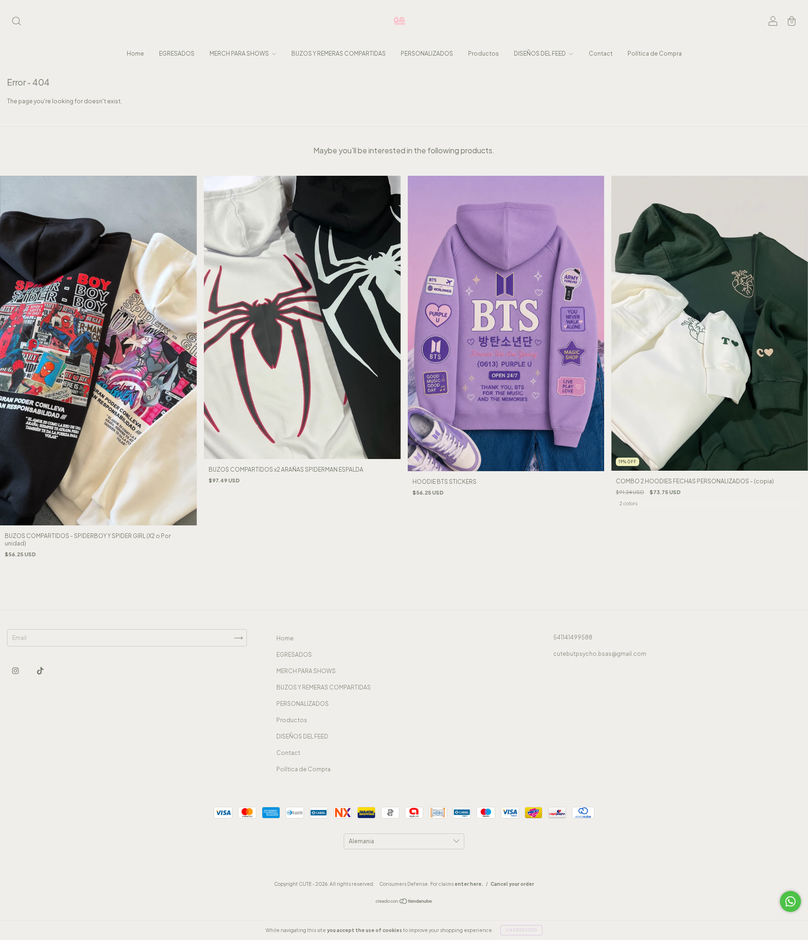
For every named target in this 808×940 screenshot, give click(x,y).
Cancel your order (512, 884)
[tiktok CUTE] (40, 670)
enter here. (468, 884)
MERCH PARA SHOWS (239, 53)
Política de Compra (655, 53)
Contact (601, 53)
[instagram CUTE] (16, 670)
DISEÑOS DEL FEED (540, 53)
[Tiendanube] (404, 902)
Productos (483, 53)
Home (135, 53)
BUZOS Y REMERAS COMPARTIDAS (338, 53)
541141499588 (572, 637)
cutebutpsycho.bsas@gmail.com (599, 653)
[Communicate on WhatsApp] (790, 901)
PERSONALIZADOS (427, 53)
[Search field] (16, 22)
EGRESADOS (177, 53)
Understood (521, 930)
